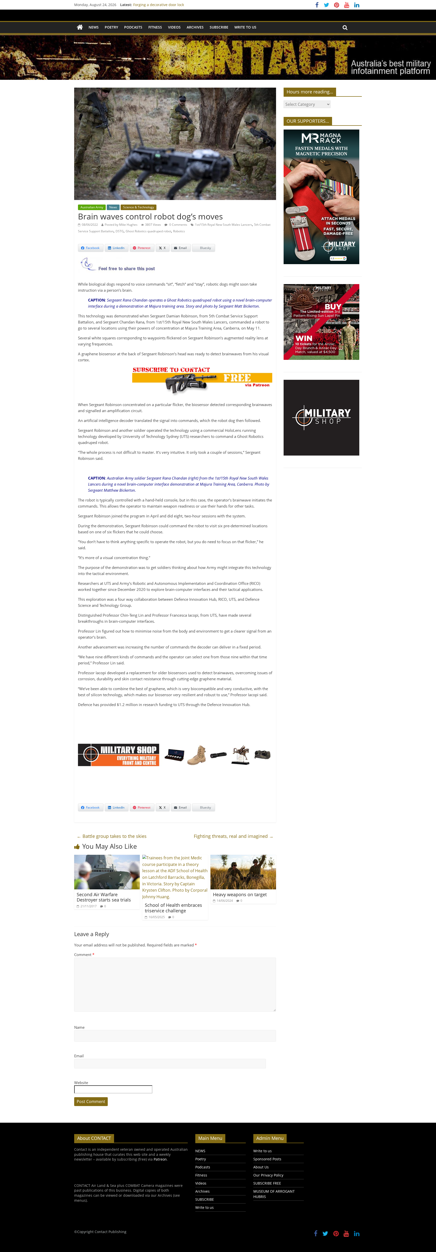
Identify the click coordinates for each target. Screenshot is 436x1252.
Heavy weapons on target (240, 894)
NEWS (94, 27)
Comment (84, 954)
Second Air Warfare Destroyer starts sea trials (104, 897)
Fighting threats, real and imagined (234, 836)
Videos (174, 27)
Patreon (160, 1159)
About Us (261, 1167)
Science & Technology (138, 207)
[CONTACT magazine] (80, 27)
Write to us (245, 27)
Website (81, 1082)
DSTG (120, 231)
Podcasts (133, 27)
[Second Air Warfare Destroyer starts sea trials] (107, 858)
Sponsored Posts (267, 1159)
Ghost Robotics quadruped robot (148, 231)
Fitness (155, 27)
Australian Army (91, 207)
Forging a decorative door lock (158, 5)
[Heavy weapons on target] (243, 858)
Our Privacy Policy (268, 1175)
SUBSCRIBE (219, 27)
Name (79, 1027)
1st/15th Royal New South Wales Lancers (223, 224)
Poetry (111, 27)
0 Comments (178, 224)
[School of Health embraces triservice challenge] (175, 858)
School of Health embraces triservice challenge (173, 908)
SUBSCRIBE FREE (267, 1183)
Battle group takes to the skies (112, 836)
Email (79, 1055)
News (113, 207)
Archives (195, 27)
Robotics (179, 231)
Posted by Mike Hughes (121, 224)
